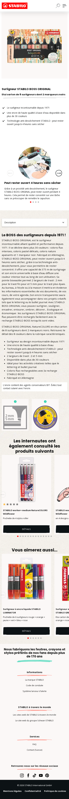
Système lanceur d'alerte (35, 691)
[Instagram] (22, 775)
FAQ (34, 744)
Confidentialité (33, 791)
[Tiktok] (34, 775)
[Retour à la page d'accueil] (18, 6)
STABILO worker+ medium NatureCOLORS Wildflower (25, 512)
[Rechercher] (57, 5)
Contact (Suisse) (34, 749)
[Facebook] (28, 775)
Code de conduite (34, 685)
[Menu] (64, 5)
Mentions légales (12, 791)
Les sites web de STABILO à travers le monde (34, 714)
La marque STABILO (34, 679)
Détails (26, 529)
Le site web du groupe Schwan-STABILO (34, 720)
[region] (34, 46)
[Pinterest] (47, 775)
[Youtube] (41, 775)
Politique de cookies (55, 791)
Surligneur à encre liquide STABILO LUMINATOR (22, 611)
